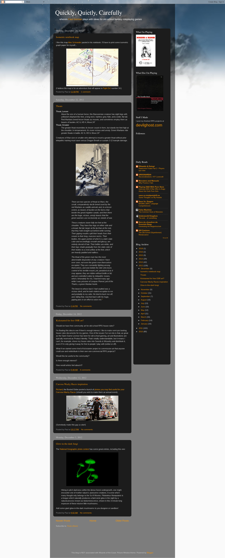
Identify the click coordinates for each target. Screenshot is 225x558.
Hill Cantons (144, 230)
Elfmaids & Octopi (147, 166)
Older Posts (122, 520)
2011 (141, 328)
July (143, 303)
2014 (141, 259)
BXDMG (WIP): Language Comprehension (148, 205)
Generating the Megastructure (150, 226)
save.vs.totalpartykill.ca (149, 195)
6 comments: (85, 370)
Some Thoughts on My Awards (150, 197)
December (145, 269)
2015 (141, 255)
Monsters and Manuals (149, 181)
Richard (59, 389)
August (144, 300)
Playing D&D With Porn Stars (151, 187)
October (144, 293)
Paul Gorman (75, 19)
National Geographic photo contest (74, 449)
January (144, 324)
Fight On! (107, 88)
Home (93, 520)
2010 (141, 332)
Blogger (150, 553)
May (143, 310)
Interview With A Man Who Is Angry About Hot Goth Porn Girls (152, 190)
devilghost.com (149, 125)
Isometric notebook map (67, 37)
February (145, 320)
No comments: (86, 306)
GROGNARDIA (145, 175)
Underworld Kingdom (148, 216)
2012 (141, 266)
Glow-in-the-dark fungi (67, 443)
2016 (141, 252)
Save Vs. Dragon (146, 201)
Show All (165, 238)
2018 (141, 249)
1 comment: (86, 92)
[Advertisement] (167, 350)
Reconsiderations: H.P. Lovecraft (151, 177)
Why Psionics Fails (146, 183)
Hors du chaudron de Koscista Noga (148, 223)
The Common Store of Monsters (151, 212)
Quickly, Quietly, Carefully (88, 12)
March (144, 317)
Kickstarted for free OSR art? (70, 320)
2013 (141, 262)
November (145, 290)
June (143, 307)
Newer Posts (63, 520)
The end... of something (148, 218)
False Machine (145, 210)
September (146, 296)
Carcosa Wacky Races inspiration (72, 384)
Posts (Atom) (72, 526)
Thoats (59, 106)
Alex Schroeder (74, 42)
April (143, 314)
